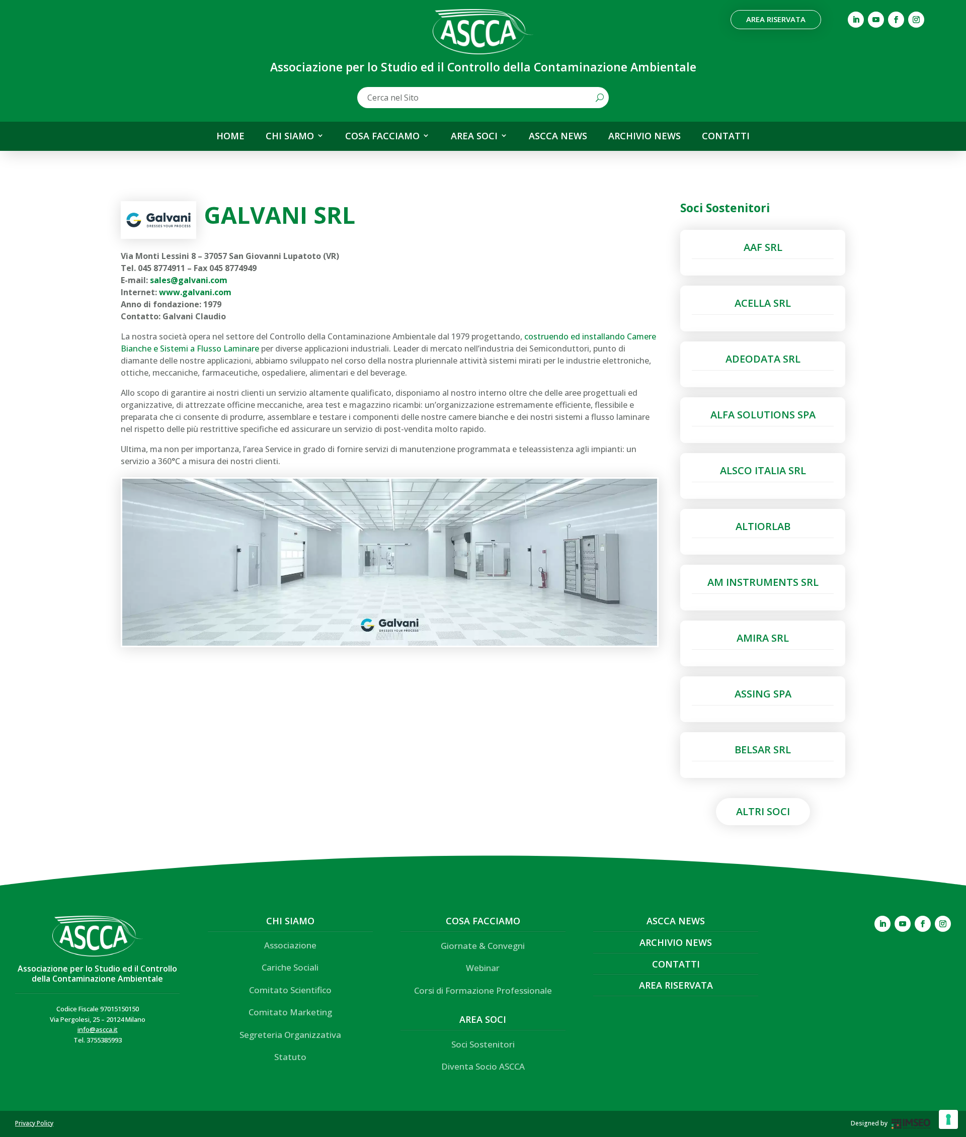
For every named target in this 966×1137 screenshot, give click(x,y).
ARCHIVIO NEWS (644, 136)
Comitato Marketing (290, 1012)
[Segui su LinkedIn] (856, 20)
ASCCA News (676, 921)
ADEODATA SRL (763, 359)
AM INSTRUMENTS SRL (763, 582)
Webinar (483, 968)
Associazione (290, 945)
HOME (230, 136)
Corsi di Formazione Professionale (483, 990)
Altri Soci (763, 811)
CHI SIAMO (290, 136)
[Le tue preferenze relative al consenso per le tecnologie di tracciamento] (948, 1119)
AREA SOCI (474, 136)
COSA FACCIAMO (382, 136)
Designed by (869, 1123)
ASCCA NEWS (558, 136)
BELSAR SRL (763, 749)
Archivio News (675, 942)
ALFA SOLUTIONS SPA (763, 414)
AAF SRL (763, 247)
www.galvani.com (195, 292)
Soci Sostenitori (483, 1044)
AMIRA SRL (763, 638)
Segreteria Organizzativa (290, 1034)
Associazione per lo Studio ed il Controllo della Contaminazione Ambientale (97, 973)
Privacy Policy (34, 1123)
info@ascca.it (97, 1029)
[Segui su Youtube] (876, 20)
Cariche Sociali (290, 967)
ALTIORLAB (763, 526)
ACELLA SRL (763, 303)
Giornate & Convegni (483, 945)
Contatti (676, 964)
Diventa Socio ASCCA (483, 1066)
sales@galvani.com (188, 280)
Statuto (290, 1057)
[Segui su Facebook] (896, 20)
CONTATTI (726, 136)
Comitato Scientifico (290, 990)
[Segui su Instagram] (916, 20)
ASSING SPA (763, 694)
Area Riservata (776, 19)
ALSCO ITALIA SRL (763, 470)
